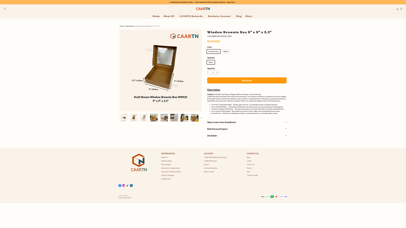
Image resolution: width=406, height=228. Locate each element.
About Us (164, 157)
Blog (239, 16)
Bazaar (206, 164)
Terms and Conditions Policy (171, 172)
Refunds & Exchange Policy (170, 168)
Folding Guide (166, 179)
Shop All (169, 16)
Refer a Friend (209, 172)
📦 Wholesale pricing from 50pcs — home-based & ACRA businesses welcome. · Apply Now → (203, 2)
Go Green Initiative (210, 168)
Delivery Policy (166, 161)
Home (156, 16)
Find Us (249, 168)
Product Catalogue (167, 175)
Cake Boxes (129, 26)
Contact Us (251, 164)
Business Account (219, 16)
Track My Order (252, 175)
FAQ (248, 172)
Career (249, 161)
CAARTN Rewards (191, 16)
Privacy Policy (166, 164)
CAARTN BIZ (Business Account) (215, 157)
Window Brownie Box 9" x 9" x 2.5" (147, 26)
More (248, 16)
